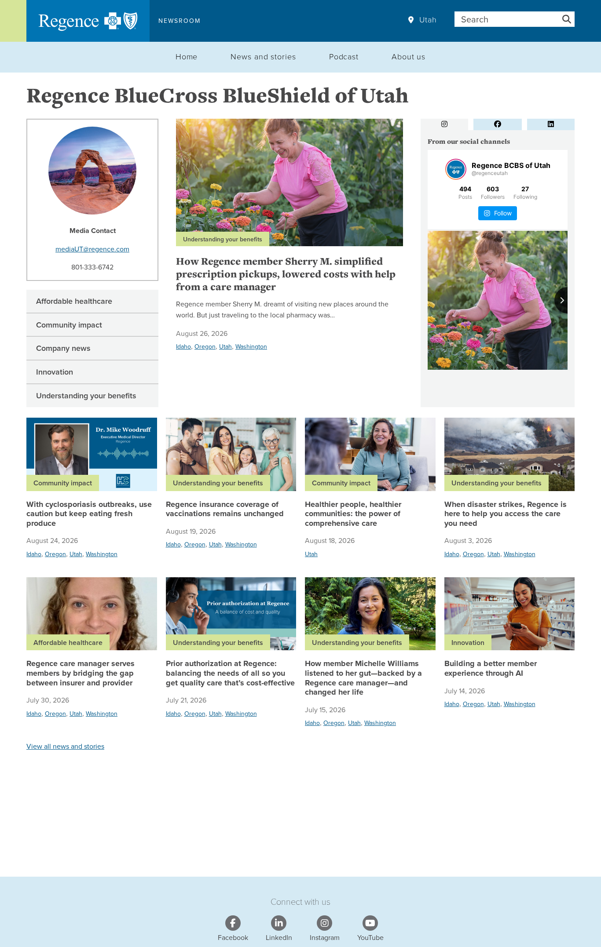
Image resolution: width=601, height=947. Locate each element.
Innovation (54, 371)
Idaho (183, 346)
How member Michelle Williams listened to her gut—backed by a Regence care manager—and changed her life (363, 678)
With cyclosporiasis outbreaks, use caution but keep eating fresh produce (89, 514)
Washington (251, 346)
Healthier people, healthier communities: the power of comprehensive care (353, 514)
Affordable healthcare (74, 300)
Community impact (69, 324)
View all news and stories (65, 746)
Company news (63, 347)
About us (408, 56)
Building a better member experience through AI (490, 668)
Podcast (344, 56)
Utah (428, 20)
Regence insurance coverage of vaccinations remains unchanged (225, 509)
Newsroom (179, 20)
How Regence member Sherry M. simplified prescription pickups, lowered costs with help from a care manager (286, 274)
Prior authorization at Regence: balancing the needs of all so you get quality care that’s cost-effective (230, 673)
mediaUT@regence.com (92, 249)
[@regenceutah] (456, 169)
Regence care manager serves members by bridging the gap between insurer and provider (80, 673)
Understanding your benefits (86, 395)
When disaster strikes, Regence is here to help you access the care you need (505, 514)
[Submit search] (567, 19)
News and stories (263, 56)
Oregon (205, 346)
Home (187, 56)
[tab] (444, 124)
